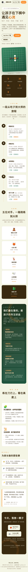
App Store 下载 (16, 2)
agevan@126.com (23, 566)
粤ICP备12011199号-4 (11, 568)
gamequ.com (23, 564)
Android (23, 2)
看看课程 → (6, 39)
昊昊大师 (8, 2)
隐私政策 (18, 545)
